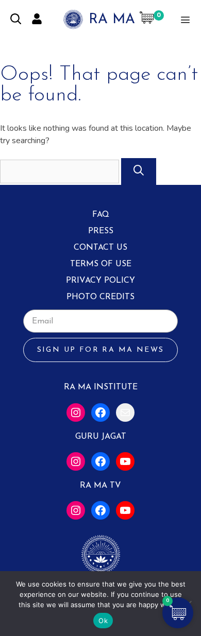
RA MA (112, 20)
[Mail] (125, 412)
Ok (103, 620)
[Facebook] (100, 412)
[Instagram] (75, 412)
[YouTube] (125, 461)
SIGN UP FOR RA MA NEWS (100, 350)
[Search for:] (60, 171)
